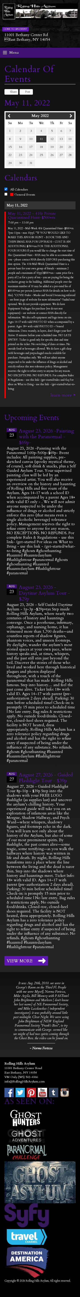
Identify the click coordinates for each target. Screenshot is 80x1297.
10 (30, 139)
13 (61, 139)
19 (52, 147)
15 (10, 147)
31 (30, 163)
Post (27, 92)
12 (52, 139)
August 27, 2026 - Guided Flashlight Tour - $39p (46, 778)
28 (70, 155)
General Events (24, 194)
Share (13, 92)
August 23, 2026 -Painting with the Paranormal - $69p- (46, 436)
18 (41, 147)
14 (70, 139)
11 (41, 139)
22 (10, 155)
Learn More (61, 395)
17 (30, 147)
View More (19, 961)
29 (10, 163)
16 (20, 147)
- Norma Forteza (41, 1048)
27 (61, 155)
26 (52, 155)
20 (61, 147)
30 (20, 163)
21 (70, 147)
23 (20, 155)
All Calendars (19, 189)
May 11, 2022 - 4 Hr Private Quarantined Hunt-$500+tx (32, 216)
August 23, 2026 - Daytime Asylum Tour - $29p (44, 593)
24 (30, 155)
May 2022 (40, 116)
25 (41, 155)
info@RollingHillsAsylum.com (24, 1081)
